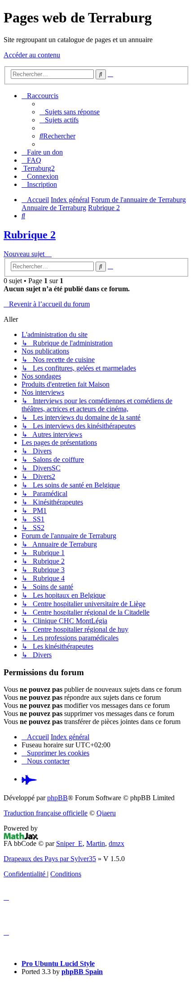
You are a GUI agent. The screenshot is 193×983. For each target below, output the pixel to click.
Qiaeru (106, 813)
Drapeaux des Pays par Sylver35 (50, 858)
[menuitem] (69, 112)
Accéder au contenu (32, 55)
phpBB (57, 798)
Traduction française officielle (46, 813)
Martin (95, 843)
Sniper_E (69, 843)
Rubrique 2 (30, 235)
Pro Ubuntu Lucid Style (58, 963)
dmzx (116, 843)
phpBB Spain (82, 971)
